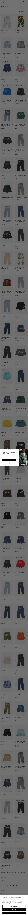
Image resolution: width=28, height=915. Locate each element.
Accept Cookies (14, 913)
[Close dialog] (27, 449)
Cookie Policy (10, 903)
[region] (14, 905)
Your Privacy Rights (14, 906)
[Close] (25, 897)
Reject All (14, 909)
